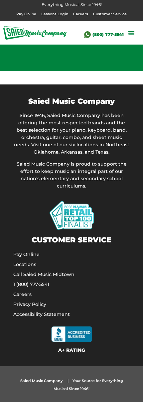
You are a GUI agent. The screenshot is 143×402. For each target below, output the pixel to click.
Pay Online (26, 14)
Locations (24, 264)
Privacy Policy (29, 304)
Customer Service (110, 14)
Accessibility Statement (41, 314)
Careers (80, 14)
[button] (131, 33)
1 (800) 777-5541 (31, 284)
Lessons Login (54, 14)
